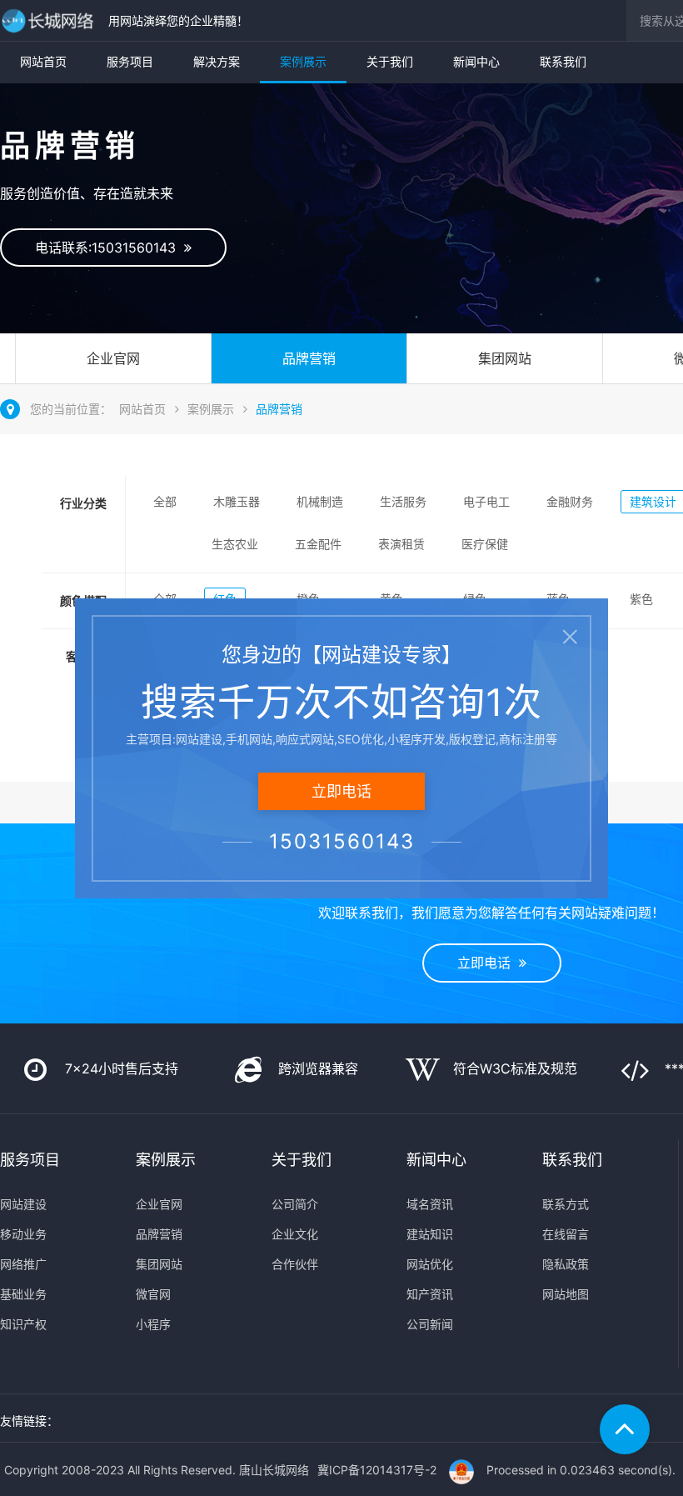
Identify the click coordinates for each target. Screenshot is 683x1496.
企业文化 (295, 1234)
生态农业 (235, 544)
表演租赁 (401, 544)
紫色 (641, 599)
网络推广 (23, 1264)
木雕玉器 (236, 501)
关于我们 (389, 61)
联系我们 (563, 61)
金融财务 (569, 501)
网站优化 (429, 1264)
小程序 (153, 1324)
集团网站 (504, 358)
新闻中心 (476, 61)
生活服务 (403, 501)
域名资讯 (429, 1204)
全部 (165, 501)
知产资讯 (429, 1294)
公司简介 (295, 1204)
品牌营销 (309, 358)
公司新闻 (429, 1324)
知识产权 (23, 1324)
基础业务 (23, 1294)
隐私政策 (565, 1264)
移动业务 (23, 1234)
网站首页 (43, 61)
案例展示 (303, 61)
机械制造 (320, 501)
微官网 (153, 1294)
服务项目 (130, 61)
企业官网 (113, 358)
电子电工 (486, 501)
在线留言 (565, 1234)
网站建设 (23, 1204)
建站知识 (429, 1234)
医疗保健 (484, 544)
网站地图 (565, 1294)
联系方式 (565, 1204)
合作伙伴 (295, 1264)
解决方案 (216, 61)
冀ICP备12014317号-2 (376, 1470)
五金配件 (318, 544)
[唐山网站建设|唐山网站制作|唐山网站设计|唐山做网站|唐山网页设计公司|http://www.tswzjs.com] (50, 20)
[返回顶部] (625, 1429)
